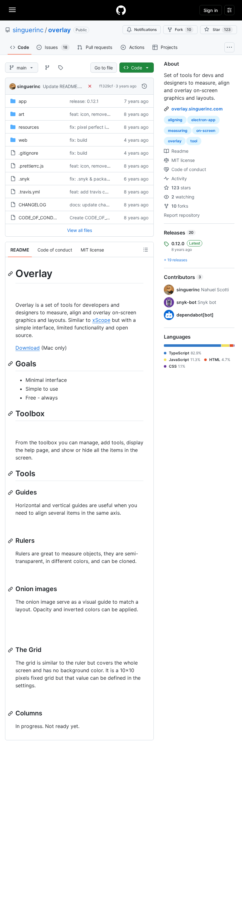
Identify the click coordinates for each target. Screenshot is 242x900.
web (23, 140)
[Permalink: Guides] (11, 492)
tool (193, 141)
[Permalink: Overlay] (11, 273)
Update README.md (64, 86)
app (23, 101)
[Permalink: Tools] (11, 473)
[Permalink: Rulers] (11, 540)
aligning (175, 119)
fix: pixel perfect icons (92, 127)
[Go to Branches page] (47, 67)
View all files (79, 230)
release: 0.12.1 (84, 101)
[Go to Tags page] (60, 67)
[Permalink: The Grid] (11, 650)
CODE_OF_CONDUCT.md (44, 217)
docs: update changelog (95, 204)
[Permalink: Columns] (11, 713)
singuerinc (28, 30)
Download (27, 348)
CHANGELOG (32, 204)
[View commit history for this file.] (144, 86)
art (21, 114)
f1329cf (106, 86)
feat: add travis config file (96, 191)
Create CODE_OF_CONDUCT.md (103, 217)
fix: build (78, 140)
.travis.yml (29, 191)
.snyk (24, 178)
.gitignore (28, 153)
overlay (59, 30)
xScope (101, 320)
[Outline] (145, 250)
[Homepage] (121, 10)
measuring (177, 130)
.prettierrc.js (31, 166)
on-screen (205, 130)
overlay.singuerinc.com (197, 108)
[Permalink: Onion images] (11, 589)
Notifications (145, 29)
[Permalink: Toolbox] (11, 413)
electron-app (203, 119)
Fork (183, 29)
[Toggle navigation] (12, 10)
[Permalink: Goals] (11, 363)
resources (29, 127)
